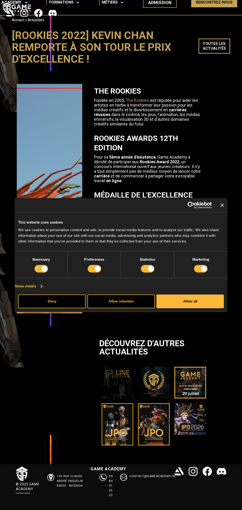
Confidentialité (23, 493)
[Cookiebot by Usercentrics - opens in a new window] (191, 205)
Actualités (36, 20)
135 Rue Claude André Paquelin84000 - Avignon (70, 481)
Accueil (18, 20)
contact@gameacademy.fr (152, 476)
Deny (52, 301)
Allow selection (121, 301)
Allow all (190, 301)
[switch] (94, 268)
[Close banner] (222, 205)
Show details (25, 286)
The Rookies (137, 100)
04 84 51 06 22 (111, 486)
